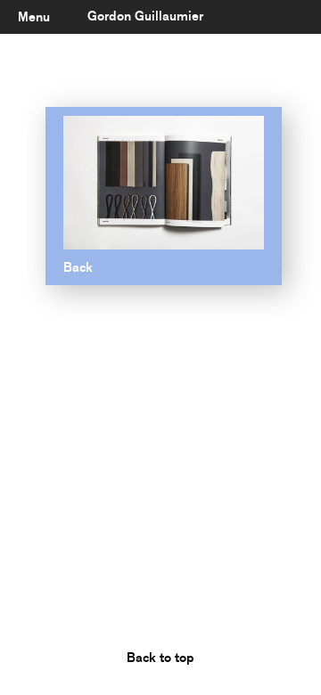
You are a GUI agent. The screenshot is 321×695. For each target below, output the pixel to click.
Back (78, 267)
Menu (34, 17)
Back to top (160, 658)
